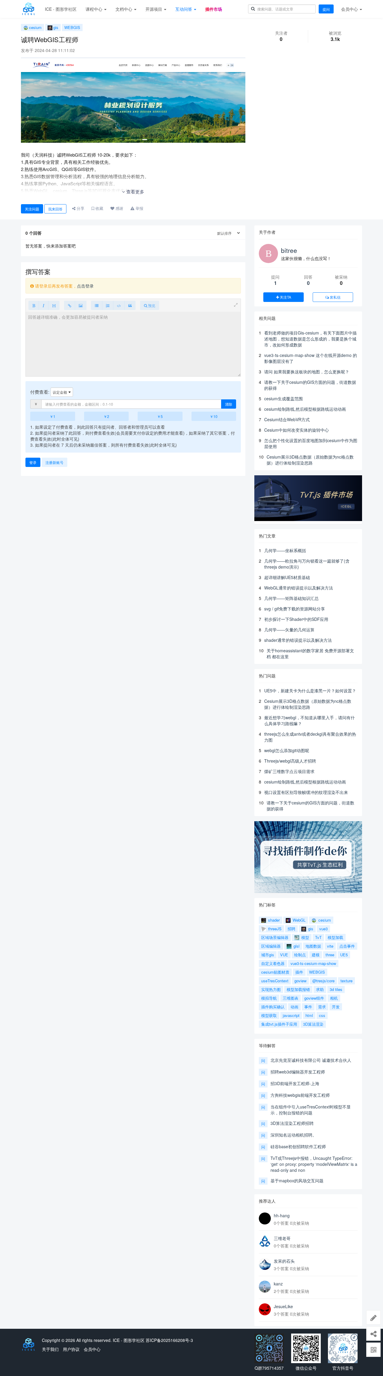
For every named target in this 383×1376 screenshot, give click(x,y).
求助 (320, 989)
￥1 (52, 416)
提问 (326, 9)
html (309, 1015)
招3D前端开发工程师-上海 (294, 1083)
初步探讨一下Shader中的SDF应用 (296, 619)
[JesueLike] (265, 1309)
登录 (33, 462)
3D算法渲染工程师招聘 (292, 1123)
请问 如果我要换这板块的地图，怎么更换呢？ (306, 372)
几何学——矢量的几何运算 (289, 630)
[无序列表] (96, 305)
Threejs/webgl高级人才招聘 (290, 761)
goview (300, 980)
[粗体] (33, 305)
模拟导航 (269, 998)
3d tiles (336, 989)
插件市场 (213, 9)
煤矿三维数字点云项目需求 (289, 771)
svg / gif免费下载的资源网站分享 (294, 609)
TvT (318, 937)
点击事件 (347, 946)
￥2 (106, 416)
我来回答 (55, 208)
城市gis (267, 954)
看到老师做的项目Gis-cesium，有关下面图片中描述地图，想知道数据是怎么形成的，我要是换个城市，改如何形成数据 (310, 339)
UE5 (344, 954)
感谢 (118, 208)
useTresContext (274, 980)
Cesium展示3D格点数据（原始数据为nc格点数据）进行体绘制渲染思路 (310, 460)
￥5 (160, 416)
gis (55, 27)
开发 (336, 1007)
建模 (316, 954)
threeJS (274, 928)
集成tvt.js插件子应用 (279, 1024)
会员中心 (92, 1349)
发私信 (335, 297)
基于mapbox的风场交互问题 (296, 1180)
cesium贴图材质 (275, 972)
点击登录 (85, 286)
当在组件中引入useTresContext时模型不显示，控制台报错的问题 (310, 1110)
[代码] (119, 305)
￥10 (214, 416)
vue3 (323, 928)
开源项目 (154, 9)
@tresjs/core (323, 980)
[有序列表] (107, 305)
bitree (289, 250)
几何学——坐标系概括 (285, 550)
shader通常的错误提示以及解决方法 (298, 640)
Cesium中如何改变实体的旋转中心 (296, 430)
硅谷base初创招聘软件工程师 (298, 1146)
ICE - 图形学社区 (61, 9)
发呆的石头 (284, 1261)
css (322, 1015)
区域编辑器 (271, 946)
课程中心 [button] (95, 9)
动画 (294, 1007)
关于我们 (50, 1349)
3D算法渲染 (313, 1024)
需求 (322, 1007)
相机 (334, 998)
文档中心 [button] (124, 9)
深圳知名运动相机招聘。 (293, 1135)
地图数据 (313, 946)
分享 (79, 208)
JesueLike (283, 1306)
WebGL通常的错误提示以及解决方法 (298, 588)
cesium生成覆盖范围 (283, 398)
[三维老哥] (265, 1241)
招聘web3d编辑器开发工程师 (297, 1072)
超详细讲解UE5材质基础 (287, 577)
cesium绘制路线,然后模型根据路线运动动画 (305, 409)
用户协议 (71, 1349)
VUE (284, 954)
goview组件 (314, 998)
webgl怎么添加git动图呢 (286, 750)
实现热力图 (271, 989)
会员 (349, 9)
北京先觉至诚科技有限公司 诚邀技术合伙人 (310, 1060)
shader (273, 920)
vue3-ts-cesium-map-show (313, 963)
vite (330, 946)
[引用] (130, 305)
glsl (296, 946)
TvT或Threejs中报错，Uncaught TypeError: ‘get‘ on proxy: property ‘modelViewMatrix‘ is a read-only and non (313, 1164)
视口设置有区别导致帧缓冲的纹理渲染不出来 (306, 792)
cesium (35, 27)
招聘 (291, 928)
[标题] (54, 305)
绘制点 (300, 954)
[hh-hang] (265, 1218)
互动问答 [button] (184, 9)
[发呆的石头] (265, 1264)
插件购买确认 (273, 1007)
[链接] (69, 305)
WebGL (298, 920)
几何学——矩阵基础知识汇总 (291, 598)
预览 (151, 305)
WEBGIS (72, 27)
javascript (291, 1015)
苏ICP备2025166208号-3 (169, 1340)
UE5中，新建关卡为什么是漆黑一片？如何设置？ (310, 691)
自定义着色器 (273, 963)
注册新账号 (54, 462)
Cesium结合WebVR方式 (287, 419)
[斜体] (43, 305)
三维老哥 (282, 1238)
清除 (228, 404)
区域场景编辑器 (274, 937)
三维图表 (290, 998)
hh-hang (282, 1215)
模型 (304, 937)
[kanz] (265, 1287)
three (330, 954)
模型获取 (269, 1015)
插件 (299, 972)
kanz (278, 1284)
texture (346, 980)
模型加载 (335, 937)
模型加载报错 (298, 989)
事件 (308, 1007)
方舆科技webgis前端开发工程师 (300, 1095)
